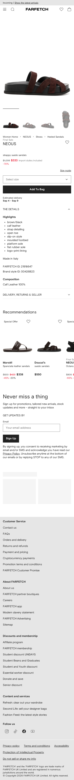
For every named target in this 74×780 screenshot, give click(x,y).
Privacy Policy (11, 453)
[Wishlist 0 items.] (61, 9)
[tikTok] (15, 731)
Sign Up (11, 438)
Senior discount (12, 685)
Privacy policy (11, 745)
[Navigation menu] (5, 9)
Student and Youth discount (20, 666)
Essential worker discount (18, 672)
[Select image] (11, 120)
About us (8, 588)
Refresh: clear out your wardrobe (22, 702)
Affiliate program (13, 642)
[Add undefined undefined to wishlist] (28, 321)
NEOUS (27, 137)
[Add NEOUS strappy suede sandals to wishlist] (67, 142)
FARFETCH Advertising (17, 618)
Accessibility (61, 745)
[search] (13, 9)
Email (6, 421)
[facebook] (24, 731)
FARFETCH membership (17, 648)
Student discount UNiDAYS (19, 654)
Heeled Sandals (55, 137)
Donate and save (13, 678)
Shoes (39, 137)
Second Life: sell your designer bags (25, 708)
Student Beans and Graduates (21, 660)
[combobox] (37, 179)
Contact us (9, 527)
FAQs (6, 533)
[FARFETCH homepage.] (37, 9)
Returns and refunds (15, 546)
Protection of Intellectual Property (23, 752)
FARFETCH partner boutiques (21, 594)
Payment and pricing (15, 552)
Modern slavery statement (18, 612)
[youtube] (33, 731)
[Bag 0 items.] (69, 9)
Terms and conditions (37, 745)
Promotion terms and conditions (22, 564)
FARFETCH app (12, 606)
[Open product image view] (37, 61)
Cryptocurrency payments (19, 558)
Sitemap (8, 624)
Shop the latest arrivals (26, 3)
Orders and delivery (14, 539)
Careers (7, 600)
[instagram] (7, 731)
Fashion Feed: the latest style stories (25, 714)
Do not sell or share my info (19, 758)
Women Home (10, 137)
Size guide (65, 170)
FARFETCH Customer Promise (21, 570)
